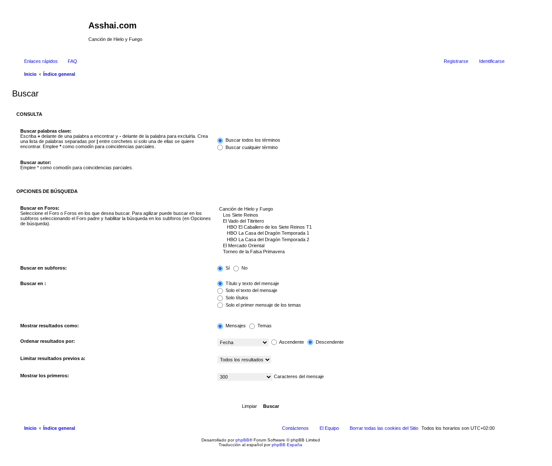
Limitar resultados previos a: (52, 358)
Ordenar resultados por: (47, 341)
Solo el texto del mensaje (250, 290)
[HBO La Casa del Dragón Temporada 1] (359, 233)
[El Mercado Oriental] (359, 246)
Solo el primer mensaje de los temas (262, 305)
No (244, 267)
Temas (264, 325)
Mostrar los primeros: (44, 375)
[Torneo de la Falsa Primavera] (359, 252)
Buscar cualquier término (251, 147)
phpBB (242, 440)
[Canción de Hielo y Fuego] (359, 209)
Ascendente (291, 342)
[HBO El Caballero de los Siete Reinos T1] (359, 227)
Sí (227, 267)
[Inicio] (51, 28)
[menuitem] (68, 61)
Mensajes (235, 325)
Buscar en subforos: (43, 267)
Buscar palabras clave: (46, 131)
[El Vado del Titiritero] (359, 221)
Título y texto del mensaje (251, 283)
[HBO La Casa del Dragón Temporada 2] (359, 240)
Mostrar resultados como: (49, 325)
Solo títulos (236, 297)
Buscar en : (33, 283)
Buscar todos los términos (252, 140)
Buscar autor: (35, 162)
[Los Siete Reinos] (359, 215)
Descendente (329, 342)
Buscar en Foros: (40, 208)
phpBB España (287, 444)
